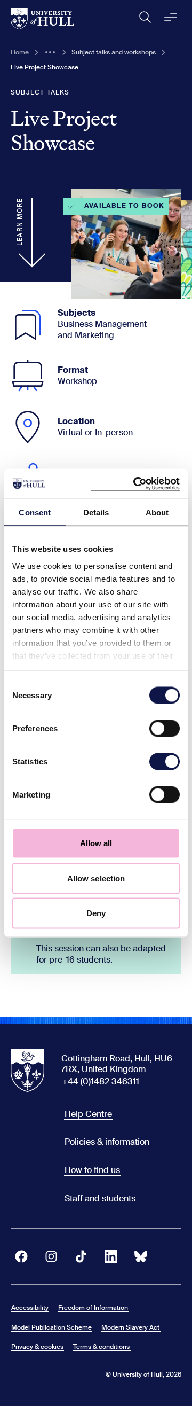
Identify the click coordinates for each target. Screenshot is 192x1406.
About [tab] (157, 512)
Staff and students (100, 1198)
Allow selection (96, 877)
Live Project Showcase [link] (44, 67)
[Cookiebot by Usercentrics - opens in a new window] (135, 484)
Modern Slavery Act (130, 1327)
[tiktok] (81, 1256)
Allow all (96, 843)
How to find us (92, 1170)
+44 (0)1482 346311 (100, 1081)
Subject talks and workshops (113, 52)
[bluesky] (140, 1256)
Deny (96, 913)
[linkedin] (111, 1256)
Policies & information (107, 1141)
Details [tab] (96, 512)
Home (20, 52)
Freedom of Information (93, 1307)
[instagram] (51, 1256)
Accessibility (30, 1307)
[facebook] (21, 1256)
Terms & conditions (101, 1346)
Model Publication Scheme (51, 1327)
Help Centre (88, 1114)
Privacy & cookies (37, 1346)
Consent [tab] (35, 512)
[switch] (164, 728)
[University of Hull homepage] (42, 18)
